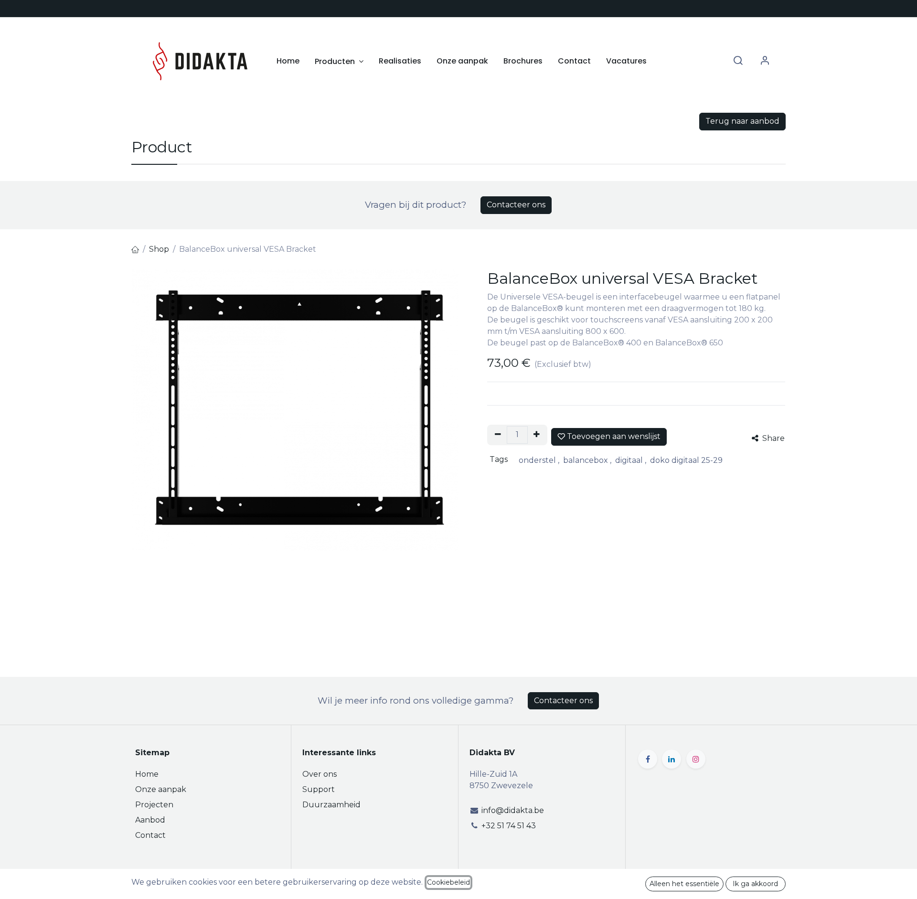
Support (318, 789)
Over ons (319, 774)
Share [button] (772, 438)
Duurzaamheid (331, 804)
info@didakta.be (512, 810)
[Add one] (536, 434)
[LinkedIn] (671, 759)
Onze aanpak (160, 789)
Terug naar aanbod (742, 121)
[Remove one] (498, 434)
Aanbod (150, 819)
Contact (150, 835)
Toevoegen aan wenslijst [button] (613, 436)
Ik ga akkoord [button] (755, 883)
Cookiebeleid (448, 882)
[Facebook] (647, 759)
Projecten (154, 804)
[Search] (737, 61)
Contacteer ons (516, 204)
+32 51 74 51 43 (508, 825)
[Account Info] (764, 61)
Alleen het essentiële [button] (684, 883)
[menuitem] (288, 61)
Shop (159, 249)
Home (147, 774)
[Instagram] (695, 759)
